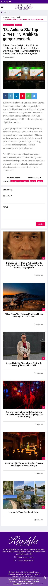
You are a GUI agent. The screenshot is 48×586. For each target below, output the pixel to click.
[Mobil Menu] (2, 7)
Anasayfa (6, 17)
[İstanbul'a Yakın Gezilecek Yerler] (24, 495)
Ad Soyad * (7, 196)
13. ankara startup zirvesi (19, 181)
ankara (40, 181)
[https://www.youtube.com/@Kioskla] (10, 2)
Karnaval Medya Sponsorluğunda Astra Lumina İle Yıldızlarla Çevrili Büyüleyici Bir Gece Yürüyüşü (24, 414)
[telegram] (34, 96)
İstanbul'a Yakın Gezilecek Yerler (24, 512)
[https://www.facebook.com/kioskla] (1, 2)
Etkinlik (18, 25)
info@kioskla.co (28, 560)
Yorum (6, 207)
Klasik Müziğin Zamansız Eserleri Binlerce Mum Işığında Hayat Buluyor (24, 464)
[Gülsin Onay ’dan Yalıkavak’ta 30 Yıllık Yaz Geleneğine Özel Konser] (24, 296)
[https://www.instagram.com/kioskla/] (7, 2)
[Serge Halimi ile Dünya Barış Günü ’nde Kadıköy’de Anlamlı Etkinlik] (24, 345)
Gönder (40, 224)
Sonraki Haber (34, 178)
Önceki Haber (14, 178)
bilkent (32, 181)
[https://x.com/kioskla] (4, 2)
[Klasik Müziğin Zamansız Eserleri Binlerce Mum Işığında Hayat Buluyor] (24, 446)
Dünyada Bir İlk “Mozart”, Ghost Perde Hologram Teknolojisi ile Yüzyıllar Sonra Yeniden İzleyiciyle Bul (24, 265)
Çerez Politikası (25, 581)
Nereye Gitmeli (15, 17)
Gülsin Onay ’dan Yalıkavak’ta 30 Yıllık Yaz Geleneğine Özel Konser (24, 315)
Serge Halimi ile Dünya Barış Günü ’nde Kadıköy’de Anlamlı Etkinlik (24, 364)
